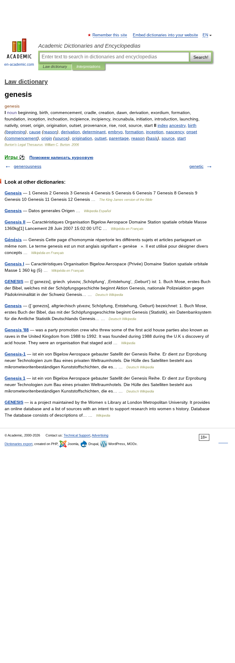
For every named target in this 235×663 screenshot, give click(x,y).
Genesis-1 (15, 354)
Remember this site (110, 35)
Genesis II (15, 221)
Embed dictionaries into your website (165, 35)
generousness (27, 166)
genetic (196, 166)
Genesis (13, 192)
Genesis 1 (15, 378)
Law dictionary (55, 66)
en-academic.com (19, 64)
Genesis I (14, 263)
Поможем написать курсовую (61, 157)
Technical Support (77, 435)
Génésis (13, 239)
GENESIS (14, 281)
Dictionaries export (18, 444)
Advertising (100, 435)
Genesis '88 (17, 329)
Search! (200, 57)
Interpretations (88, 66)
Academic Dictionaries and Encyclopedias (89, 46)
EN (205, 35)
